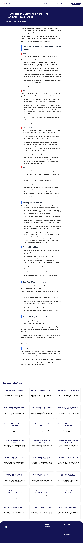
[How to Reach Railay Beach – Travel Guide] (41, 512)
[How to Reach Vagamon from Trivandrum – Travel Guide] (15, 478)
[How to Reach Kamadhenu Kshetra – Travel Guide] (68, 445)
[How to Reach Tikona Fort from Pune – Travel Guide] (68, 412)
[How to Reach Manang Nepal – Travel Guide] (41, 428)
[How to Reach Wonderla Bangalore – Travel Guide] (41, 412)
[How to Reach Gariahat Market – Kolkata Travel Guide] (68, 512)
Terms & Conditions (68, 532)
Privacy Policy (67, 534)
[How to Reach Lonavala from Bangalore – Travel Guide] (68, 478)
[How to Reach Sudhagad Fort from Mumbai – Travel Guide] (41, 495)
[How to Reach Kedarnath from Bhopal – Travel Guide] (15, 512)
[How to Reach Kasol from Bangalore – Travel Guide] (41, 395)
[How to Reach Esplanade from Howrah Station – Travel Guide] (15, 395)
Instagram (47, 526)
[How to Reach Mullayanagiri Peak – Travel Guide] (41, 445)
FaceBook (47, 528)
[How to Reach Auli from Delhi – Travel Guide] (15, 462)
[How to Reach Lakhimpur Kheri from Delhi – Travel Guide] (68, 395)
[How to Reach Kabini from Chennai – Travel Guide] (15, 412)
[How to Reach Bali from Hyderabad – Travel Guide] (15, 428)
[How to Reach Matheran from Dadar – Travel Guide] (68, 462)
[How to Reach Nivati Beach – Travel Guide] (15, 445)
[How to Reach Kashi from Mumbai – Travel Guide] (68, 428)
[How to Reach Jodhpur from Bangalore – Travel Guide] (15, 495)
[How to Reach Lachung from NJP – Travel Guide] (41, 478)
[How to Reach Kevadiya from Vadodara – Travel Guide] (41, 462)
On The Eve (8, 3)
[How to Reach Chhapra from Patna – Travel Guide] (68, 495)
